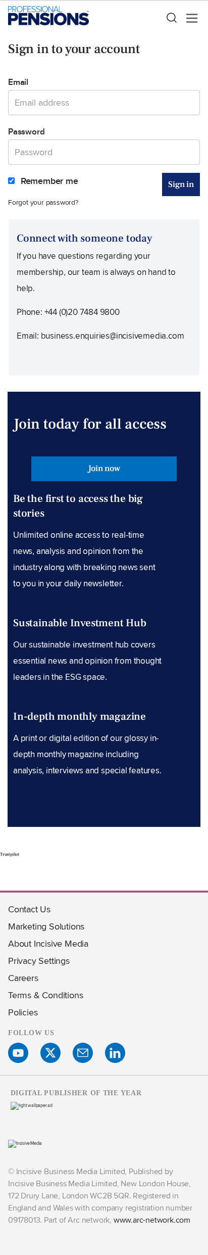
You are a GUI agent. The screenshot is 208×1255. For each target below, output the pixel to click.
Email (18, 82)
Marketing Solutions (46, 926)
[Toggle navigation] (189, 18)
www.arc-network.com (152, 1220)
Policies (22, 1012)
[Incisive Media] (25, 1143)
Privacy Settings (39, 960)
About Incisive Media (48, 943)
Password (26, 131)
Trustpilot (9, 854)
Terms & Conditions (45, 995)
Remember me (48, 181)
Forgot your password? (43, 202)
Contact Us (29, 909)
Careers (23, 977)
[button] (171, 18)
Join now (104, 468)
